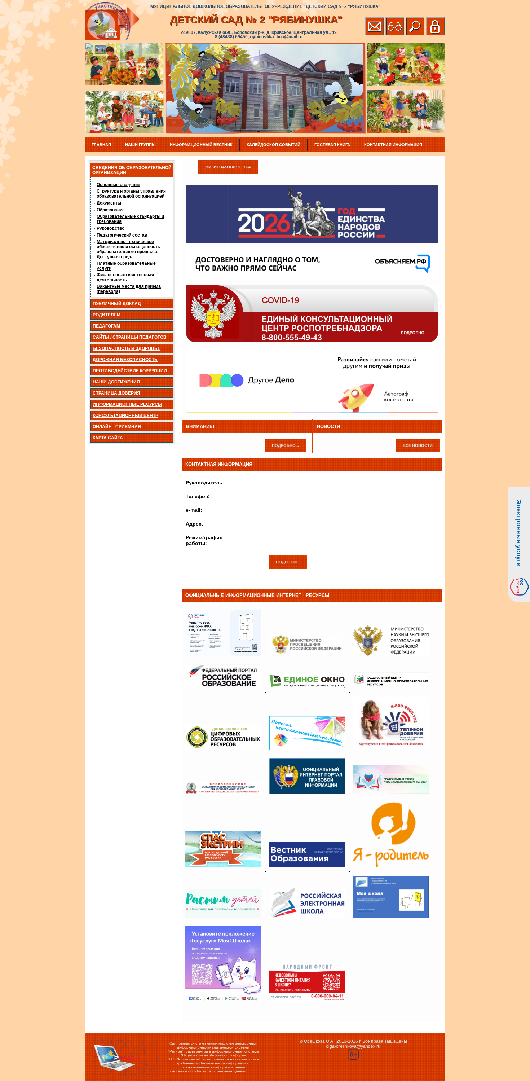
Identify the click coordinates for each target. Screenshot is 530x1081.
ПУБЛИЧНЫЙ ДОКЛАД (117, 303)
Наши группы (140, 144)
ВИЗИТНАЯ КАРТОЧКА (228, 167)
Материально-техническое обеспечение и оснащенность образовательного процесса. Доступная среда (128, 249)
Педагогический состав (122, 235)
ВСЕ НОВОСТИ (418, 445)
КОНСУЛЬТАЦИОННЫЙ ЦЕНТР (125, 415)
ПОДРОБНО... (285, 445)
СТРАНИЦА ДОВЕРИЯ (116, 393)
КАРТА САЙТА (108, 437)
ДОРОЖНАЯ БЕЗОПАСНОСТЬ (125, 359)
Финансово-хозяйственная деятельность (125, 277)
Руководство (110, 228)
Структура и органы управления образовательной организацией (131, 194)
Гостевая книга (332, 144)
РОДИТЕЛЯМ (106, 314)
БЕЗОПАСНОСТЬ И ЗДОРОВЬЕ (126, 348)
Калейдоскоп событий (273, 144)
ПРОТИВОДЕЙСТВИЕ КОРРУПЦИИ (130, 370)
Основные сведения (118, 184)
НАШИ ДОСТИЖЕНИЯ (116, 381)
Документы (109, 203)
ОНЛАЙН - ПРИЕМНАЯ (117, 426)
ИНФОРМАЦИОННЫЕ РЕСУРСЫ (127, 404)
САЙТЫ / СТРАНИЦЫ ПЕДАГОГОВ (130, 337)
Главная (101, 144)
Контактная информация (393, 144)
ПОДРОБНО (288, 562)
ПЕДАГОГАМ (106, 326)
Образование (111, 209)
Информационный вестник (201, 144)
